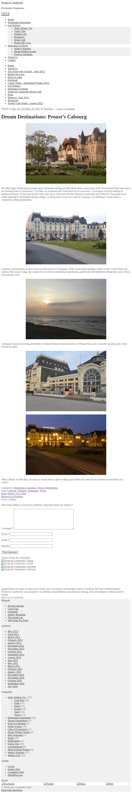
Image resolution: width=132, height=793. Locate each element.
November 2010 (16, 677)
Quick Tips (19, 31)
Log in (11, 766)
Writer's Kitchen (16, 752)
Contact (12, 60)
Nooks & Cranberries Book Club (24, 91)
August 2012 (14, 657)
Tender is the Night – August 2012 (25, 103)
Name (5, 534)
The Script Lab (15, 617)
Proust (43, 490)
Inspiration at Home (18, 45)
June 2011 (13, 660)
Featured (22, 490)
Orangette (13, 611)
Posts (10, 94)
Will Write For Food (18, 620)
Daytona (48, 108)
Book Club (19, 39)
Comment (7, 528)
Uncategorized (15, 746)
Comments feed (16, 772)
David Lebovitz (16, 606)
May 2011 (13, 663)
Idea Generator (15, 735)
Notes (11, 738)
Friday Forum (15, 726)
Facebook (13, 80)
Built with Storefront (11, 790)
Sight (16, 703)
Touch (17, 714)
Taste (16, 712)
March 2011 (14, 666)
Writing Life (20, 34)
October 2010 (15, 680)
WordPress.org (15, 775)
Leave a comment (66, 108)
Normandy (33, 490)
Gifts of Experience (18, 729)
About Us (13, 57)
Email (5, 540)
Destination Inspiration (19, 22)
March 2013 (14, 637)
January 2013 (14, 643)
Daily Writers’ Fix (23, 28)
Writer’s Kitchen (22, 48)
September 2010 (16, 683)
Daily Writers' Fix (17, 697)
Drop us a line (15, 77)
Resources (19, 37)
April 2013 (13, 634)
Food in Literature (23, 54)
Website (5, 546)
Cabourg (11, 490)
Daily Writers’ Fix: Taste (13, 493)
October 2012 (15, 651)
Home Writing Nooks (25, 51)
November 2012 (16, 648)
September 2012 (16, 654)
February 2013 (15, 640)
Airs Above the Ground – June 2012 (26, 71)
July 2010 (13, 686)
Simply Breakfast (16, 614)
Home (11, 19)
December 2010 (16, 674)
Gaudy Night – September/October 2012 (28, 83)
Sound (17, 709)
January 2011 (14, 672)
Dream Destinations (48, 487)
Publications (14, 741)
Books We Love (22, 42)
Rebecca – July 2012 (18, 97)
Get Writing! (14, 25)
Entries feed (14, 769)
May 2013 (13, 631)
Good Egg (13, 608)
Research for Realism (12, 496)
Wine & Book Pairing (19, 749)
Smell (17, 706)
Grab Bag (19, 700)
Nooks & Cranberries (12, 2)
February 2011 (15, 669)
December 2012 (16, 645)
